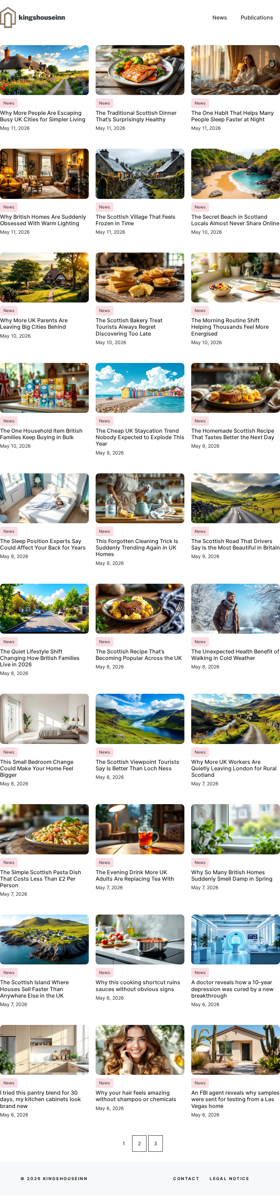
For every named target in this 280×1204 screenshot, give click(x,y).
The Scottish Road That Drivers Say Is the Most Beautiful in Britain (235, 544)
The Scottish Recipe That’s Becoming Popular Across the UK (139, 654)
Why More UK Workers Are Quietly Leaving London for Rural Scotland (234, 768)
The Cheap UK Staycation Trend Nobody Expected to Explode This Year (140, 437)
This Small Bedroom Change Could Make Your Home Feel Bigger (36, 768)
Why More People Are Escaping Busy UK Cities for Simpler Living (42, 116)
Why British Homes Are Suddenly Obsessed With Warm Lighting (43, 220)
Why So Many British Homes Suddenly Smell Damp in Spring (231, 875)
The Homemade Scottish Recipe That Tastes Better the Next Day (232, 434)
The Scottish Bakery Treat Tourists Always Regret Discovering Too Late (129, 327)
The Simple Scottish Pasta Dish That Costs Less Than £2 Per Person (40, 879)
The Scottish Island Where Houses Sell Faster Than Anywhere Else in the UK (34, 989)
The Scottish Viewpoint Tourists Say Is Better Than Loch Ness (137, 765)
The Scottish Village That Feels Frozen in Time (136, 220)
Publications (257, 17)
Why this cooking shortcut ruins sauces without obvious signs (138, 985)
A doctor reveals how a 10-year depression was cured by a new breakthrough (232, 989)
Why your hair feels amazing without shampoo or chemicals (136, 1095)
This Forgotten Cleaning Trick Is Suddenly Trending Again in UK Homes (137, 547)
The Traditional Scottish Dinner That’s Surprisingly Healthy (136, 116)
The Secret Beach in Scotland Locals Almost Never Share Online (235, 220)
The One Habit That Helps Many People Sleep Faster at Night (232, 116)
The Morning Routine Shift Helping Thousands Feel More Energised (230, 327)
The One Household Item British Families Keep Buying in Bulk (41, 434)
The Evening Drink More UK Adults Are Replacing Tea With (135, 875)
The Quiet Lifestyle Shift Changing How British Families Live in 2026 (40, 658)
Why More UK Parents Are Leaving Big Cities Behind (34, 323)
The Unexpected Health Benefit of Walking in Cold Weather (235, 654)
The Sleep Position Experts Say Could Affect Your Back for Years (43, 544)
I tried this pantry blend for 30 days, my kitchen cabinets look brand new (40, 1099)
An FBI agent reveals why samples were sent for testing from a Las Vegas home (235, 1099)
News (219, 17)
